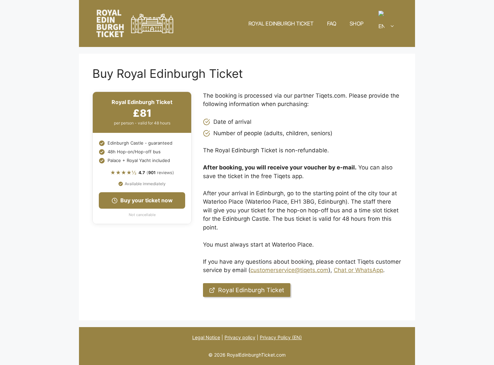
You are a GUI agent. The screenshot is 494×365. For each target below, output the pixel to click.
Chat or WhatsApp (358, 270)
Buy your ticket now (146, 200)
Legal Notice (206, 337)
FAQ (331, 23)
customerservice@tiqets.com (289, 270)
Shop (356, 23)
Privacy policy (239, 337)
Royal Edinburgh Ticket (280, 23)
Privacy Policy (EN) (281, 337)
